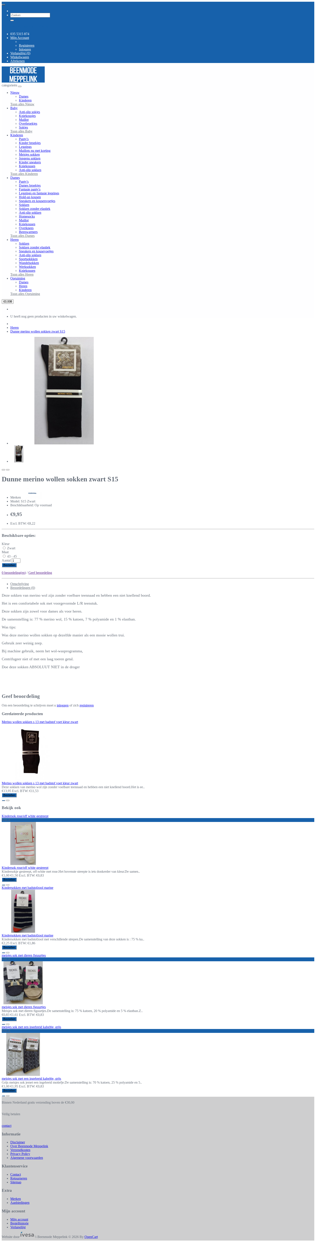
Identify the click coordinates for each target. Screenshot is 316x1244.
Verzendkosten (20, 1150)
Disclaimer (17, 1142)
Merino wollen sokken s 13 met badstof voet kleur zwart (40, 722)
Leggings (25, 147)
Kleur (5, 544)
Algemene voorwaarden (26, 1158)
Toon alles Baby (21, 131)
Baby (14, 108)
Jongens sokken (29, 158)
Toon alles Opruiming (25, 294)
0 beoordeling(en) (14, 572)
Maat (5, 552)
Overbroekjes (28, 123)
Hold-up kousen (30, 197)
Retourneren (18, 1178)
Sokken (24, 205)
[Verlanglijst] (3, 469)
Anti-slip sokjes (29, 112)
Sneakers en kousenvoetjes (37, 201)
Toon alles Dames (22, 236)
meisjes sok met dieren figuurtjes (24, 955)
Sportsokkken (28, 259)
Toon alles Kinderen (24, 174)
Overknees (26, 228)
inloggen (63, 705)
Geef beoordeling (40, 572)
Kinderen (25, 100)
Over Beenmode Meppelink (29, 1146)
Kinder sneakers (30, 162)
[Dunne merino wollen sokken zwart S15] (64, 443)
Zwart (10, 548)
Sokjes (23, 127)
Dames (23, 96)
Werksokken (27, 267)
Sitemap (15, 1182)
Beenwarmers (28, 232)
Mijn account (19, 1219)
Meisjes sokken (29, 154)
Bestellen (9, 565)
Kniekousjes (27, 116)
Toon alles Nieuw (22, 104)
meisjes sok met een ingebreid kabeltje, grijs (31, 1027)
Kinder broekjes (30, 143)
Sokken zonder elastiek (34, 208)
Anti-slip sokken (30, 170)
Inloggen (25, 49)
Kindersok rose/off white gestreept (25, 816)
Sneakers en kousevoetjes (36, 251)
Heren (14, 239)
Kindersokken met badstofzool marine (27, 887)
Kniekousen (27, 166)
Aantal (6, 560)
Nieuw (15, 92)
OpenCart (91, 1237)
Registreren (26, 45)
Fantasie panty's (29, 189)
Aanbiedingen (19, 1202)
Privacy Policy (20, 1154)
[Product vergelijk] (7, 469)
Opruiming (17, 278)
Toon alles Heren (22, 274)
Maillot (24, 119)
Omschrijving (19, 584)
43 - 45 (11, 556)
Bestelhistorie (19, 1223)
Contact (15, 1174)
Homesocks (27, 216)
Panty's (24, 139)
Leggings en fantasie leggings (39, 193)
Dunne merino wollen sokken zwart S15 (37, 331)
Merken (15, 1199)
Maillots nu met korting (35, 150)
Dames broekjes (30, 185)
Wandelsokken (29, 263)
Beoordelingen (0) (22, 588)
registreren (87, 705)
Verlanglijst (18, 1227)
